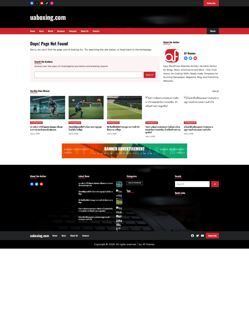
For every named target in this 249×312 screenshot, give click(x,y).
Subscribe (212, 235)
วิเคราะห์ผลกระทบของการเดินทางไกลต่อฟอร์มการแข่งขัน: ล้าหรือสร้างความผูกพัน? (95, 209)
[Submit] (215, 184)
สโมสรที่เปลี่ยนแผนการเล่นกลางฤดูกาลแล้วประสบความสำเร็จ (94, 218)
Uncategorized (36, 123)
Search (149, 74)
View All (215, 91)
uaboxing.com (48, 17)
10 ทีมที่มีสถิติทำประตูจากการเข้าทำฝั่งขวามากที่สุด (123, 128)
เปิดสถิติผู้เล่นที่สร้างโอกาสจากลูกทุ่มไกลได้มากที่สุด (85, 128)
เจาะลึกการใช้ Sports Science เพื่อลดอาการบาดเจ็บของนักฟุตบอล (46, 128)
